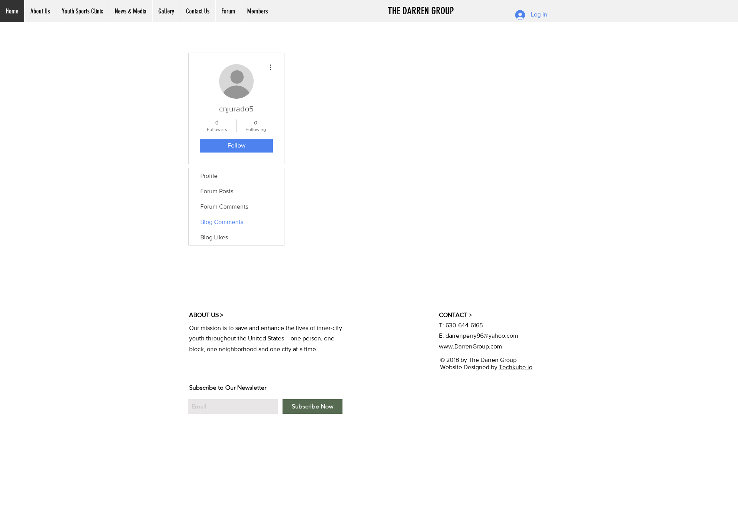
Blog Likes (214, 237)
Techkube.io (515, 367)
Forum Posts (216, 191)
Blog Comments (221, 222)
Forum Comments (224, 206)
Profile (209, 176)
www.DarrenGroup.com (470, 346)
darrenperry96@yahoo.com (481, 335)
